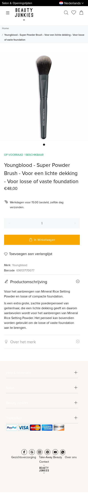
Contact (44, 461)
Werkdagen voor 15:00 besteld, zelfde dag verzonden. (36, 205)
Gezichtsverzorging (23, 457)
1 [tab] (44, 145)
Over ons (71, 457)
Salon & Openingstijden (17, 3)
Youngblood (19, 265)
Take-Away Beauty (50, 457)
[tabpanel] (44, 97)
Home (5, 28)
